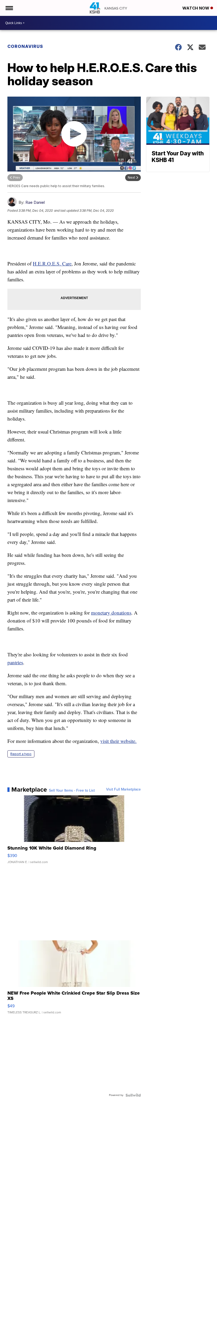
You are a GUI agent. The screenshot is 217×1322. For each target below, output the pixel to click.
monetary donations (111, 612)
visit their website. (118, 741)
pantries (15, 662)
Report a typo (20, 754)
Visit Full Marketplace (123, 789)
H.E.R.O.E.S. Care (52, 263)
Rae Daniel (35, 202)
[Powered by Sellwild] (133, 1095)
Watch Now (196, 8)
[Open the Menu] (9, 8)
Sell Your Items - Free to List (72, 790)
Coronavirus (25, 46)
